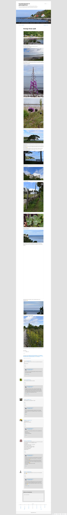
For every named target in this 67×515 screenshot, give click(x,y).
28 (24, 508)
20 (20, 507)
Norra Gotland (24, 356)
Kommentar (41, 499)
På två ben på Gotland (35, 355)
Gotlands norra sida (30, 355)
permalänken (38, 356)
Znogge (25, 399)
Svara (25, 366)
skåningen (25, 420)
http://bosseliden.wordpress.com (32, 356)
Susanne (25, 471)
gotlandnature (40, 355)
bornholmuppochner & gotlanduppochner (24, 4)
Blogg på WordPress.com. (33, 512)
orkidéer (27, 356)
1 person (28, 485)
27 (20, 508)
